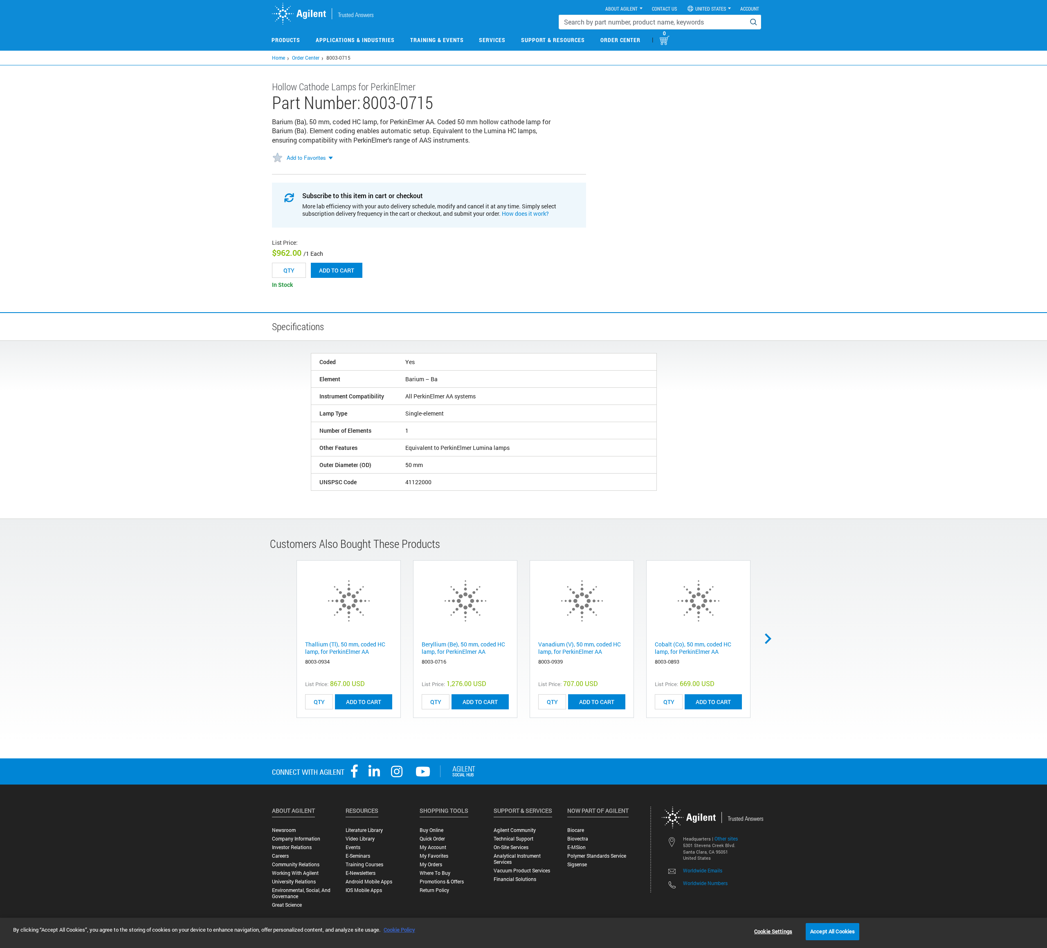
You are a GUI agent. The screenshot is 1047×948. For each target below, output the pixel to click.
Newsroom (284, 830)
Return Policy (434, 890)
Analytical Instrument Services (517, 859)
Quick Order (432, 839)
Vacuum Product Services (522, 871)
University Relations (294, 882)
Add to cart (336, 270)
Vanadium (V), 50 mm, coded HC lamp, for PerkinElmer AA (579, 647)
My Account (433, 847)
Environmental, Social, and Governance (301, 893)
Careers (280, 856)
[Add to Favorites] (277, 158)
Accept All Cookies (832, 931)
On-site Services (511, 847)
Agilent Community (515, 830)
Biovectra (577, 839)
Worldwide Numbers (705, 883)
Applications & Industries (355, 40)
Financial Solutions (515, 879)
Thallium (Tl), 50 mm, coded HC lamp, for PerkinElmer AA (345, 647)
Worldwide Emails (702, 870)
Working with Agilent (295, 873)
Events (353, 847)
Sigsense (577, 864)
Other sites (726, 838)
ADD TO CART (363, 702)
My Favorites (434, 856)
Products (286, 40)
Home (278, 57)
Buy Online (431, 830)
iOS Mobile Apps (364, 890)
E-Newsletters (360, 873)
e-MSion (576, 847)
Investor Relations (292, 847)
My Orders (431, 864)
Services (492, 40)
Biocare (575, 830)
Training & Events (437, 40)
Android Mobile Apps (369, 882)
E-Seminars (358, 856)
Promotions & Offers (442, 882)
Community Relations (295, 864)
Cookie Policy (399, 929)
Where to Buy (435, 873)
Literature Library (364, 830)
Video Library (360, 839)
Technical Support (513, 839)
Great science (287, 905)
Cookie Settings (773, 931)
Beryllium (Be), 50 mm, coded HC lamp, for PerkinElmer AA (463, 647)
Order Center (620, 40)
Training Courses (364, 864)
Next (771, 639)
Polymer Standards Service (596, 856)
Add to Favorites (306, 157)
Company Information (296, 839)
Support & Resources (553, 40)
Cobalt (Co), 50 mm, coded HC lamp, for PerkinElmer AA (693, 647)
